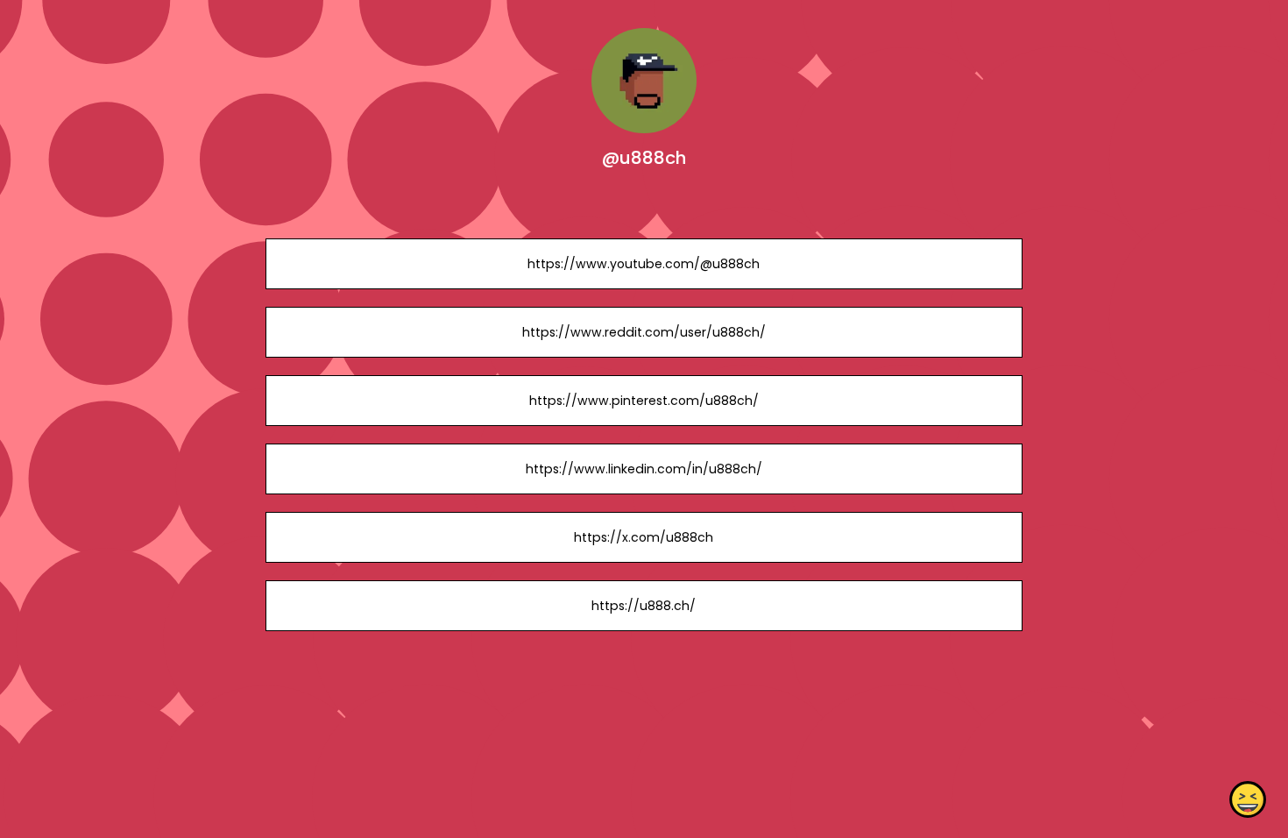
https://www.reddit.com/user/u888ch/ (644, 332)
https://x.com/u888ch (643, 537)
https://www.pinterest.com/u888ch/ (644, 400)
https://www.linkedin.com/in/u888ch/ (644, 469)
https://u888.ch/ (643, 605)
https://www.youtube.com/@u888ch (643, 264)
